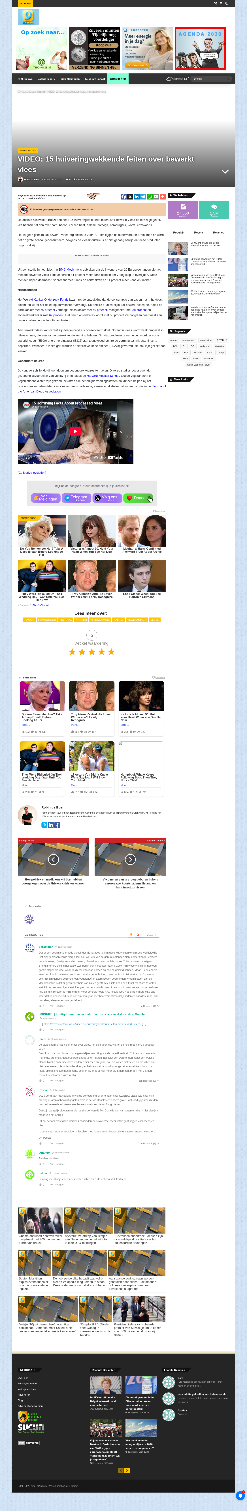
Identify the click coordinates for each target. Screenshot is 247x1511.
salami (119, 619)
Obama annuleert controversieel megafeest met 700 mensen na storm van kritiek (40, 1239)
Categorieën (45, 78)
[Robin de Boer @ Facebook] (57, 827)
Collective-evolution (32, 472)
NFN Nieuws (25, 78)
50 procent (48, 310)
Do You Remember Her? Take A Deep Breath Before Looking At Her (41, 551)
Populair (178, 232)
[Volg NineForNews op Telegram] (76, 498)
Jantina (182, 1410)
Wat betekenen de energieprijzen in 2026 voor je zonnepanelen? (209, 292)
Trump (220, 352)
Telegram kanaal (95, 78)
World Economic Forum (198, 365)
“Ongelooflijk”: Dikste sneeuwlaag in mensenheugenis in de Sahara (95, 1329)
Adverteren (24, 1394)
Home (23, 91)
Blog (20, 1400)
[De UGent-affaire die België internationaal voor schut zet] (178, 248)
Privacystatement (27, 1383)
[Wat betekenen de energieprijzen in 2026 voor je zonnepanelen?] (178, 297)
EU (184, 346)
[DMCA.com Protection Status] (51, 1443)
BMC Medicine (69, 269)
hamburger (47, 619)
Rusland (198, 352)
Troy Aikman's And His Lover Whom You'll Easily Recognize (92, 595)
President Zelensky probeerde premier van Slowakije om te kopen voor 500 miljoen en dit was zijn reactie (137, 1329)
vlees (154, 619)
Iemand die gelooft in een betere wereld (202, 1394)
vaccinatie (209, 358)
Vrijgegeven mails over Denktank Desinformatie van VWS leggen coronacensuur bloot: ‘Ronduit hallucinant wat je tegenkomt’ (208, 279)
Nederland (205, 346)
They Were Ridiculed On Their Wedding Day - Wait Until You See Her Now (42, 597)
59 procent (100, 310)
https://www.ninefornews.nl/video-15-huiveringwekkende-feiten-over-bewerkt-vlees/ (92, 1024)
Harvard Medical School (103, 375)
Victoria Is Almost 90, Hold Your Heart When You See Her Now (91, 550)
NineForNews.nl (41, 605)
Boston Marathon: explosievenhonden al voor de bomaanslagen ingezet (34, 1284)
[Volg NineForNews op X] (107, 498)
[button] (46, 498)
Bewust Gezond (37, 91)
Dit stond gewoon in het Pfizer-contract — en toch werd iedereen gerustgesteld (208, 261)
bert (180, 1377)
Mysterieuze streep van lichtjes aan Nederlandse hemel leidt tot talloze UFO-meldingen (86, 1239)
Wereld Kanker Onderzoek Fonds (45, 299)
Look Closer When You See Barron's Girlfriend (142, 595)
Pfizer (176, 352)
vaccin (196, 358)
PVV (186, 352)
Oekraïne (219, 346)
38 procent (139, 310)
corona (173, 340)
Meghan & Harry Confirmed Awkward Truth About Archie (142, 550)
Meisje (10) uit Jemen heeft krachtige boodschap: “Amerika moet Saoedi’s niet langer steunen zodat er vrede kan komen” (47, 1328)
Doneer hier (118, 78)
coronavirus (206, 340)
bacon (29, 619)
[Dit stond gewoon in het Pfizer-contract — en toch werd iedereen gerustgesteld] (178, 264)
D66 (175, 346)
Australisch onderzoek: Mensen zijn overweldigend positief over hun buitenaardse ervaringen (138, 1239)
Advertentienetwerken (30, 1406)
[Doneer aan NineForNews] (138, 498)
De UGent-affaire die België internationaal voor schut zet (205, 244)
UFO (185, 358)
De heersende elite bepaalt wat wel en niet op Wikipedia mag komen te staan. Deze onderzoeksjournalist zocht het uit (80, 1282)
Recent (198, 232)
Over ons (23, 1378)
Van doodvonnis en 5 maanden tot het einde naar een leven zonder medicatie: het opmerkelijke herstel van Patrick (209, 311)
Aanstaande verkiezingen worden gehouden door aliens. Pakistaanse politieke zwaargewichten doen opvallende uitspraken (132, 1284)
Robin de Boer (31, 179)
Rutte (209, 352)
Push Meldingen (70, 78)
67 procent (56, 315)
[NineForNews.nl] (25, 16)
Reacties (218, 232)
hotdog (66, 619)
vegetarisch (137, 619)
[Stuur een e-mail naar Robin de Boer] (44, 827)
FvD (193, 346)
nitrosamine (100, 619)
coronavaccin (188, 340)
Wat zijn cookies (27, 1389)
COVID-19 (222, 340)
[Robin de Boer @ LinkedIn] (51, 827)
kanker (81, 619)
